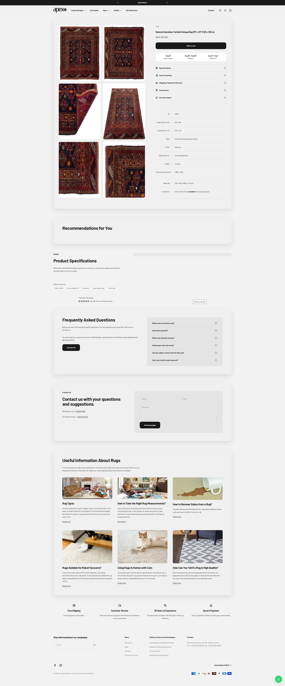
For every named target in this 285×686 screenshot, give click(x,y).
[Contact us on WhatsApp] (278, 679)
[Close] (279, 649)
